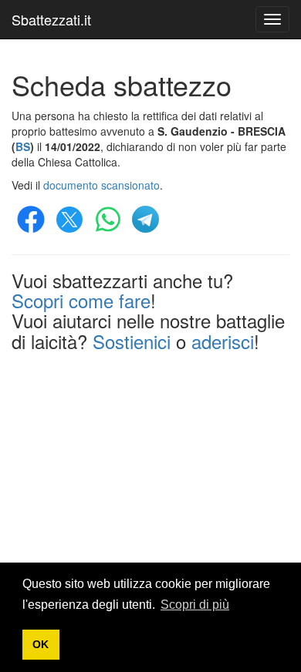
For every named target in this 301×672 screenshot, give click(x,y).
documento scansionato (101, 185)
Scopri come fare (81, 300)
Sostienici (132, 341)
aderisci (222, 341)
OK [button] (40, 644)
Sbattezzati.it (51, 19)
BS (22, 146)
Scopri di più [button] (195, 604)
